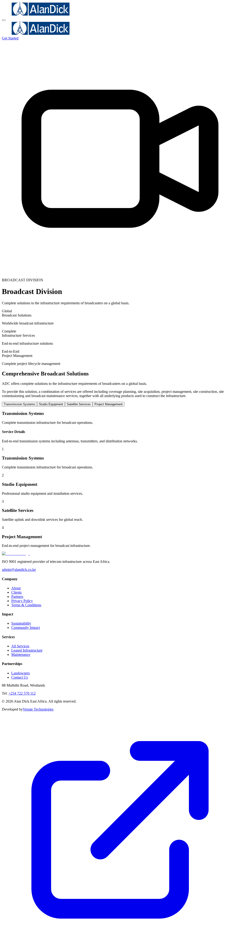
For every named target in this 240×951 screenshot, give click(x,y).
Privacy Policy (22, 601)
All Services (20, 646)
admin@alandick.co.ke (19, 570)
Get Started (10, 38)
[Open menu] (4, 20)
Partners (17, 597)
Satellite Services (79, 404)
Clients (16, 592)
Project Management (108, 404)
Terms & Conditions (26, 605)
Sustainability (21, 623)
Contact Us (19, 677)
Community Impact (25, 628)
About (16, 588)
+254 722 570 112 (22, 693)
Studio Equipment (51, 404)
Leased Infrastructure (26, 650)
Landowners (20, 673)
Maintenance (20, 655)
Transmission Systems (19, 404)
